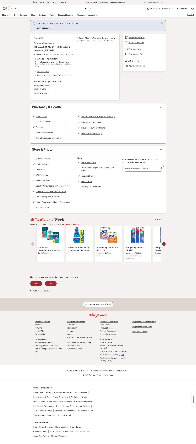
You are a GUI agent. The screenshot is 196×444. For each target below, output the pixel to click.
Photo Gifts (85, 431)
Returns (38, 328)
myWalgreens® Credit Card (46, 345)
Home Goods (39, 401)
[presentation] (98, 25)
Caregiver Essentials (63, 392)
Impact (70, 331)
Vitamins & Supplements (65, 411)
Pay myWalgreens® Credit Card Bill (48, 350)
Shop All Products (59, 436)
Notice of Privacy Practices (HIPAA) (111, 346)
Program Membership (44, 342)
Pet (57, 406)
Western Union (42, 207)
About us (71, 325)
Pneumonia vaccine (44, 132)
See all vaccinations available (48, 138)
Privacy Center (106, 342)
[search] (160, 168)
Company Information (76, 322)
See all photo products (91, 187)
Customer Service (42, 322)
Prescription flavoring (90, 133)
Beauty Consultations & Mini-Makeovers (53, 186)
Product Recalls (106, 328)
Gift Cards (75, 397)
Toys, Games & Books (42, 411)
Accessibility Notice (108, 334)
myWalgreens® (41, 339)
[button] (181, 8)
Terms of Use (121, 370)
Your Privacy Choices (109, 354)
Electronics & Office (41, 397)
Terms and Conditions (109, 322)
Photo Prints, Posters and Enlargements (50, 427)
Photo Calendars (70, 431)
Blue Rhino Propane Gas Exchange (51, 191)
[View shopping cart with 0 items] (192, 8)
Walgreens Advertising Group (144, 322)
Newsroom (72, 328)
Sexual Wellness (83, 406)
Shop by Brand (64, 415)
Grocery (85, 397)
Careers (70, 334)
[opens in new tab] (96, 39)
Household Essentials (83, 401)
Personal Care (67, 406)
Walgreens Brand (85, 411)
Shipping (39, 325)
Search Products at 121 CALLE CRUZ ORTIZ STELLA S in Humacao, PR (141, 160)
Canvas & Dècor (40, 431)
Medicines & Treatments (43, 406)
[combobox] (46, 8)
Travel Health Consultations (93, 128)
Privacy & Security (107, 339)
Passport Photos (88, 176)
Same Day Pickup (88, 162)
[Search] (87, 8)
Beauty (49, 392)
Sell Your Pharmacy (140, 332)
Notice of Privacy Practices (77, 370)
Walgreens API (73, 345)
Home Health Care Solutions (59, 401)
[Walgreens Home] (5, 8)
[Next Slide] (164, 244)
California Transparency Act (79, 337)
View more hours (41, 93)
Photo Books (55, 431)
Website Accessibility (108, 331)
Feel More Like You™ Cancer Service (97, 116)
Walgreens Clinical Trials (142, 327)
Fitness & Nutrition (60, 397)
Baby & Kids (38, 392)
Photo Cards (86, 181)
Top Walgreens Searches (44, 415)
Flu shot (39, 127)
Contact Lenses (80, 392)
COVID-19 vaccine (43, 122)
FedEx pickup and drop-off (47, 197)
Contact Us (40, 334)
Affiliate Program (74, 349)
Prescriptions (41, 116)
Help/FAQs (39, 331)
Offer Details (105, 325)
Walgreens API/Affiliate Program (80, 342)
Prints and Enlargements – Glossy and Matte (97, 169)
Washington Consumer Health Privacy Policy (113, 359)
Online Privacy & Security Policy (113, 351)
